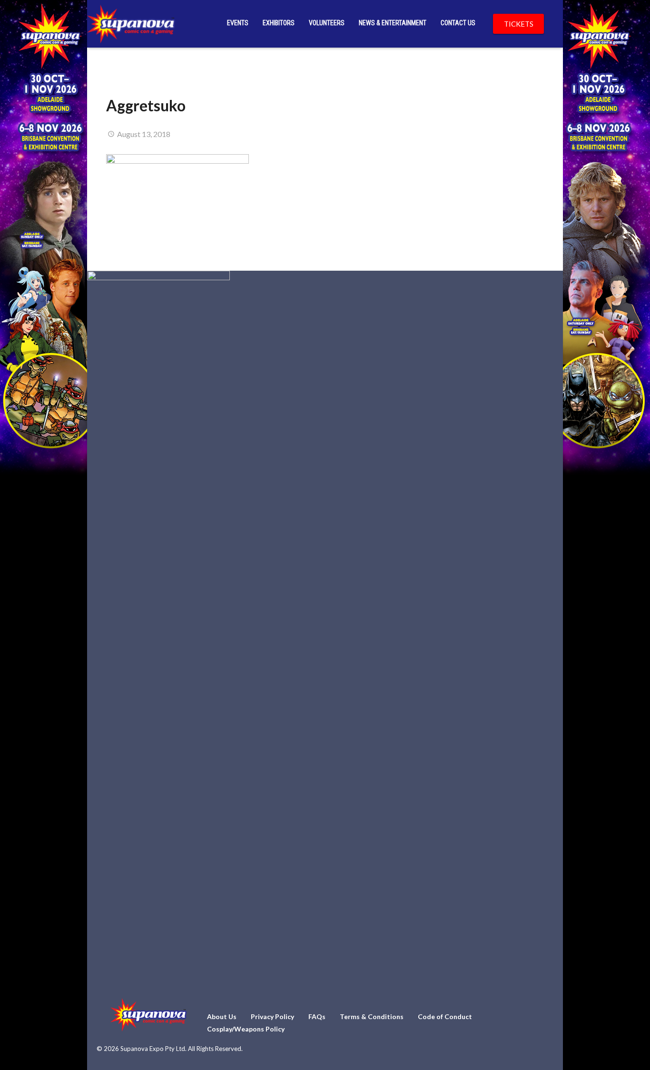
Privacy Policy (272, 1016)
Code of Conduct (445, 1016)
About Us (221, 1016)
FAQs (316, 1016)
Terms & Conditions (372, 1016)
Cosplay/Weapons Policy (246, 1029)
